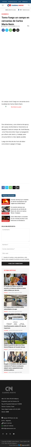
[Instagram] (6, 434)
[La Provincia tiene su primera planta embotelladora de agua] (15, 300)
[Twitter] (6, 30)
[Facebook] (3, 30)
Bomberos (5, 14)
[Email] (14, 30)
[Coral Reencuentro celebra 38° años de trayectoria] (15, 319)
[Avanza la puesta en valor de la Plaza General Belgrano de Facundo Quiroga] (15, 338)
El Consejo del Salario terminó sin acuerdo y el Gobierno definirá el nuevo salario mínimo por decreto (15, 288)
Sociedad (6, 330)
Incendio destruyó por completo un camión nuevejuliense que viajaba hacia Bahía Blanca (19, 201)
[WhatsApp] (10, 30)
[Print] (17, 30)
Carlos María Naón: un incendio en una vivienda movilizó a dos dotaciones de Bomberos (19, 218)
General (6, 292)
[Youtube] (13, 434)
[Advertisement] (15, 49)
